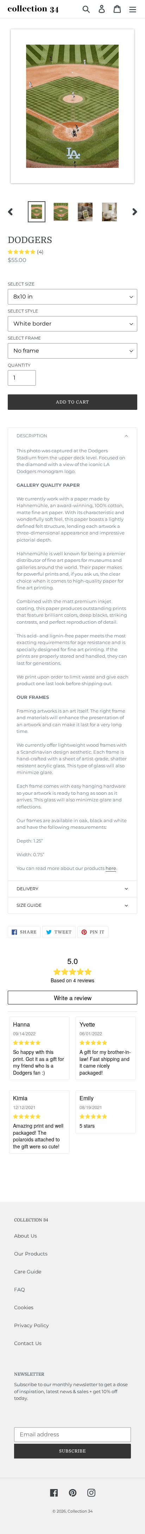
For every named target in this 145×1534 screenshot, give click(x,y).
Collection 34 (80, 1511)
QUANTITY (19, 365)
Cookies (23, 1307)
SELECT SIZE (21, 284)
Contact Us (28, 1343)
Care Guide (27, 1271)
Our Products (31, 1254)
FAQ (19, 1289)
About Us (25, 1236)
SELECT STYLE (23, 311)
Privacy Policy (31, 1325)
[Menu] (132, 9)
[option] (37, 211)
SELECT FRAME (24, 338)
